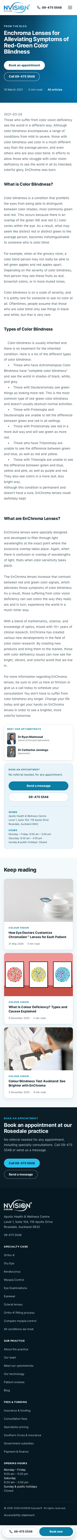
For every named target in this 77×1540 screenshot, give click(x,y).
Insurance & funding (17, 1410)
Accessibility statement (19, 1515)
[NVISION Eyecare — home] (17, 7)
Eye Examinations (15, 1288)
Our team (10, 1357)
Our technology (14, 1374)
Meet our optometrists (18, 1365)
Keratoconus (12, 1271)
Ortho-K (9, 1255)
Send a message (39, 786)
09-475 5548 (39, 797)
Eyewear (9, 1296)
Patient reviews (14, 1382)
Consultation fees (15, 1418)
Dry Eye (9, 1263)
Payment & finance (16, 1451)
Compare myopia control (20, 1321)
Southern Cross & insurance (22, 1435)
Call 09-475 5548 (22, 76)
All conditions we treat (18, 1329)
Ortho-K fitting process (19, 1312)
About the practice (16, 1349)
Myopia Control (14, 1280)
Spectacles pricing (16, 1427)
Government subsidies (19, 1443)
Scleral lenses (13, 1304)
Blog (7, 1390)
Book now (56, 1531)
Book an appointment (24, 65)
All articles (55, 89)
